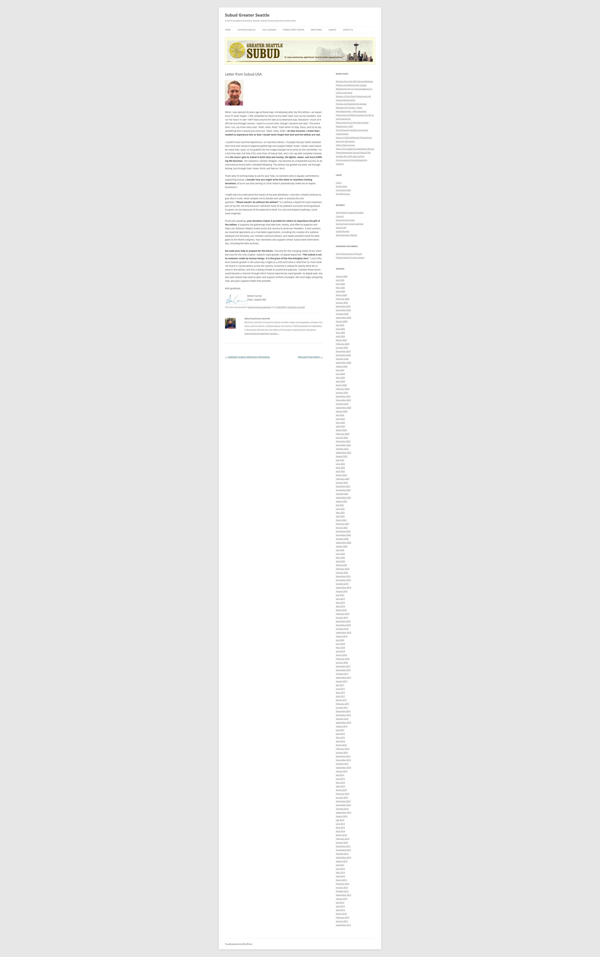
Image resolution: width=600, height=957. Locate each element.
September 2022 (343, 452)
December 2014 (343, 801)
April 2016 (340, 741)
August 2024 (341, 366)
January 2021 (342, 527)
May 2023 (340, 422)
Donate (332, 29)
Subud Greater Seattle (247, 15)
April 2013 (340, 876)
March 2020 (341, 565)
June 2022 (340, 463)
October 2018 (342, 628)
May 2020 (340, 557)
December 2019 (343, 576)
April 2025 (340, 336)
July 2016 (340, 730)
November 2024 (343, 355)
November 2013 (343, 850)
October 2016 (342, 718)
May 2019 (340, 602)
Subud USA (341, 227)
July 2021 (340, 505)
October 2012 (342, 891)
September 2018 (343, 632)
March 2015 (341, 790)
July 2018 (340, 640)
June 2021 (340, 508)
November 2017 (343, 670)
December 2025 (343, 306)
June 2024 (340, 373)
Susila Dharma (342, 231)
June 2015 (340, 778)
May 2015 (340, 782)
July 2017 (340, 685)
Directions (316, 29)
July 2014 (340, 820)
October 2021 (342, 493)
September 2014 (343, 812)
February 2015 (342, 793)
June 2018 (340, 643)
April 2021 (340, 516)
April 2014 (340, 831)
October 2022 (342, 448)
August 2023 (341, 411)
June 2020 (340, 553)
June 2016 (340, 733)
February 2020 (342, 568)
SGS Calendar (269, 29)
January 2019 (342, 617)
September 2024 (343, 362)
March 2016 (341, 745)
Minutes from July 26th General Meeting (354, 81)
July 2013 (340, 865)
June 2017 (340, 688)
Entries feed (341, 186)
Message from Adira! (310, 356)
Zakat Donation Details (346, 235)
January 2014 (342, 842)
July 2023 (340, 415)
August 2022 (341, 456)
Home (228, 29)
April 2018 (340, 651)
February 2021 (342, 523)
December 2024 (343, 351)
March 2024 (341, 385)
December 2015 (343, 756)
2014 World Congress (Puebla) (350, 212)
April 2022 (340, 471)
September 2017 (343, 677)
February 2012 (342, 917)
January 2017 (342, 707)
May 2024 (340, 377)
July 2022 (340, 460)
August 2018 (341, 636)
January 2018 (342, 662)
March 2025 (341, 340)
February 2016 (342, 748)
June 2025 (340, 328)
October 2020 (342, 538)
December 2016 (343, 711)
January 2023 (342, 437)
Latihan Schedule (246, 29)
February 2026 (342, 298)
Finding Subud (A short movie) (350, 257)
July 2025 (340, 325)
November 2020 (343, 535)
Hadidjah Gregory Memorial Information (247, 356)
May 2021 (340, 512)
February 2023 (342, 433)
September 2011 (343, 925)
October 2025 (342, 313)
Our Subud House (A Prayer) (349, 253)
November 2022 (343, 445)
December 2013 (343, 846)
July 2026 (340, 280)
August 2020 (341, 546)
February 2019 (342, 613)
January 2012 (342, 921)
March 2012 (341, 913)
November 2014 (343, 805)
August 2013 (341, 861)
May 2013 (340, 872)
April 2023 (340, 426)
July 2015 (340, 775)
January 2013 (342, 887)
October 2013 (342, 853)
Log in (339, 182)
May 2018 (340, 647)
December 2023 (343, 396)
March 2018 (341, 655)
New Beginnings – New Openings (351, 111)
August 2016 (341, 726)
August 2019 (341, 591)
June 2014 (340, 823)
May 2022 (340, 467)
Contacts (348, 29)
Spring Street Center (293, 29)
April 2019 (340, 606)
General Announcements (259, 307)
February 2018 (342, 658)
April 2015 (340, 786)
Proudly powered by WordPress (238, 943)
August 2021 (341, 501)
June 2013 (340, 868)
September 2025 (343, 317)
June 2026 (340, 283)
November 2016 (343, 715)
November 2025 (343, 310)
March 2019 (341, 610)
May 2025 (340, 332)
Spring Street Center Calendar (349, 223)
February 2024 (342, 388)
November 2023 (343, 400)
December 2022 (343, 441)
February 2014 (342, 838)
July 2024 (340, 370)
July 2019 (340, 595)
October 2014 (342, 808)
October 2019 (342, 583)
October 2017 (342, 673)
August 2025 (341, 321)
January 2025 (342, 347)
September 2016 (343, 722)
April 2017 (340, 696)
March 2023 (341, 430)
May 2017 (340, 692)
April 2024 (340, 381)
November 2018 (343, 625)
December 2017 (343, 666)
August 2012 (341, 898)
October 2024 (342, 358)
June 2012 (340, 906)
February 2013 (342, 883)
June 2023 (340, 418)
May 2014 (340, 827)
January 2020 (342, 572)
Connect (340, 216)
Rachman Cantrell (296, 307)
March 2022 (341, 475)
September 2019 (343, 587)
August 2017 (341, 681)
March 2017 (341, 700)
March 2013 (341, 880)
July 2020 (340, 550)
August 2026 (341, 276)
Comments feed (343, 190)
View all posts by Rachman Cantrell (262, 333)
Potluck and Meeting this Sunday (351, 85)
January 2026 (342, 302)
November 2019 (343, 580)
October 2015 (342, 763)
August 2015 (341, 771)
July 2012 (340, 902)
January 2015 (342, 797)
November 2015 (343, 760)
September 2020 (343, 542)
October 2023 (342, 403)
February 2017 (342, 703)
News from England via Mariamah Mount (355, 148)
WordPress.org (343, 193)
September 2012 (343, 895)
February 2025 (342, 343)
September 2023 (343, 407)
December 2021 (343, 486)
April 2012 (340, 910)
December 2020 (343, 531)
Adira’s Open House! (345, 145)
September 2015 (343, 767)
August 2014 (341, 816)
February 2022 (342, 478)
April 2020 (340, 561)
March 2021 (341, 520)
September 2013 (343, 857)
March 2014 (341, 835)
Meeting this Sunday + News (349, 107)
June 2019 (340, 598)
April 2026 (340, 291)
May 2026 (340, 287)
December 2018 (343, 621)
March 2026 (341, 295)
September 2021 (343, 497)
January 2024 (342, 392)
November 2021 (343, 490)
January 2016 (342, 752)
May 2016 (340, 737)
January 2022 (342, 482)
